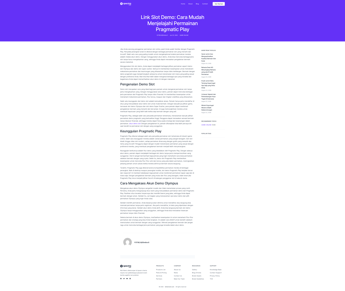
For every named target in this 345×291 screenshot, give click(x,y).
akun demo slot (135, 123)
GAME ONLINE (184, 35)
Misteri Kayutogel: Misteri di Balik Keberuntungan (207, 107)
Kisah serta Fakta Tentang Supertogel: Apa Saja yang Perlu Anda (208, 84)
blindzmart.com (169, 286)
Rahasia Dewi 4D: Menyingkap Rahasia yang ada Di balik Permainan (208, 71)
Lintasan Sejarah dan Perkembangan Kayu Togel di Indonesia (208, 96)
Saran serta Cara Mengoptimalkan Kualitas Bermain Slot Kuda (208, 57)
